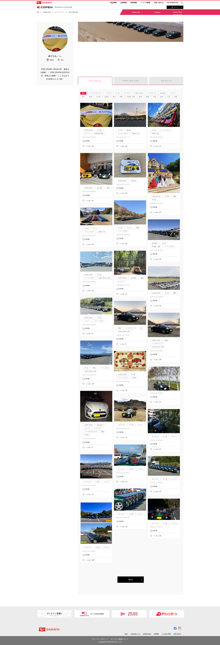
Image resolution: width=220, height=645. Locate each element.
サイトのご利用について (119, 639)
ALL (83, 93)
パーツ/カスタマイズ (95, 93)
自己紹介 (163, 93)
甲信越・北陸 (131, 97)
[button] (181, 2)
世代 (83, 97)
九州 (168, 97)
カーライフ (127, 93)
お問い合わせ (158, 2)
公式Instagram (147, 633)
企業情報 (123, 2)
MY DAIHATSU (172, 2)
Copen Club (47, 12)
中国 (154, 97)
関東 (121, 97)
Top (38, 12)
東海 (140, 97)
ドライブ (108, 93)
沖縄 (175, 97)
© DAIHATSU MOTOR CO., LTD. (110, 642)
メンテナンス (152, 93)
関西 (147, 97)
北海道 (106, 97)
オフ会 (118, 93)
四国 (161, 97)
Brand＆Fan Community (63, 7)
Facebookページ (135, 633)
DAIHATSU (44, 2)
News (126, 633)
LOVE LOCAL (139, 93)
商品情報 (113, 2)
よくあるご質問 (166, 633)
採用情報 (133, 2)
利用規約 (156, 633)
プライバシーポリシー (100, 639)
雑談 (90, 97)
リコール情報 (145, 2)
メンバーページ (59, 12)
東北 (114, 97)
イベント (173, 93)
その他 (98, 97)
